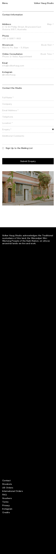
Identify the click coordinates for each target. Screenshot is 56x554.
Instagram (7, 508)
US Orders (7, 487)
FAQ (4, 494)
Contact (6, 480)
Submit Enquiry (28, 161)
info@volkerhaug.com (13, 65)
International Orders (12, 491)
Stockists (7, 484)
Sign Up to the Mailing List (19, 148)
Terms (5, 501)
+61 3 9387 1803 (11, 38)
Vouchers (7, 498)
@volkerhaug (8, 74)
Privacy (6, 505)
